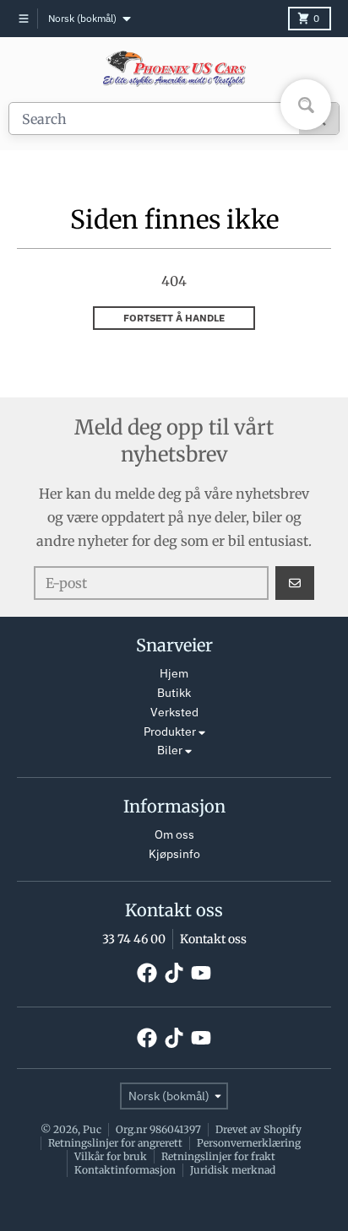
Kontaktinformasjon (125, 1170)
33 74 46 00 (134, 939)
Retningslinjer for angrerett (115, 1143)
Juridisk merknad (232, 1170)
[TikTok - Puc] (174, 973)
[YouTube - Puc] (201, 973)
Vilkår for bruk (110, 1156)
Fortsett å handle (174, 317)
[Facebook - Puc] (147, 973)
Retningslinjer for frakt (218, 1156)
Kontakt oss (213, 939)
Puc (92, 1129)
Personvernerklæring (249, 1143)
